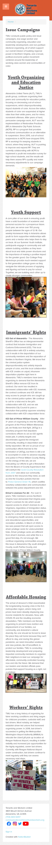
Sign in (9, 831)
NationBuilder (24, 837)
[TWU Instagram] (15, 823)
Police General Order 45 (19, 482)
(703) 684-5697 (13, 817)
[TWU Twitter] (20, 823)
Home (11, 21)
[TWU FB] (9, 823)
